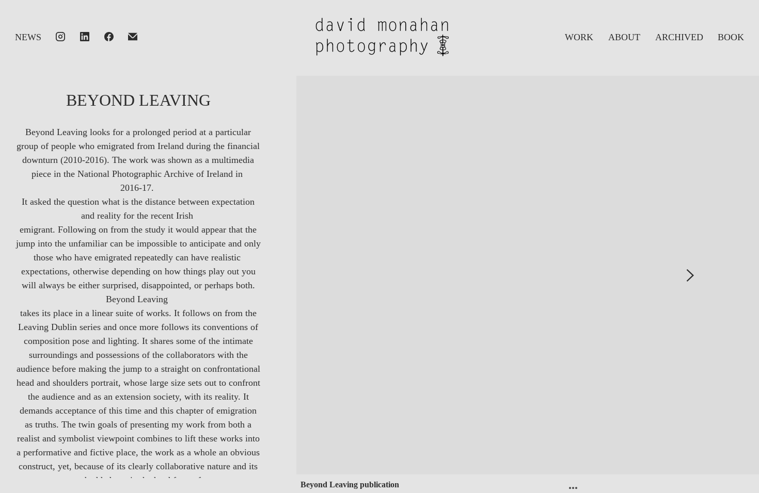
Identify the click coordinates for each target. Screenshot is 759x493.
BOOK (731, 37)
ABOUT (624, 37)
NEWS (28, 37)
